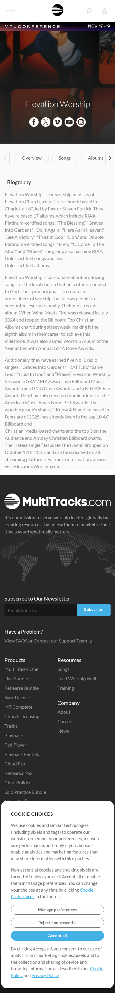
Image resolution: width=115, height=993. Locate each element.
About (64, 712)
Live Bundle (16, 678)
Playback (13, 735)
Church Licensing (21, 716)
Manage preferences (57, 909)
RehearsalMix (18, 773)
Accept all (57, 935)
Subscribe (93, 609)
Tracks (10, 725)
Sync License (17, 697)
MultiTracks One (21, 669)
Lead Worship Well (77, 678)
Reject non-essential (57, 922)
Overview (32, 157)
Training (66, 688)
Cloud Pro (14, 763)
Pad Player (15, 744)
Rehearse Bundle (21, 688)
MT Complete (18, 707)
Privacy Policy (45, 975)
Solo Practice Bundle (25, 792)
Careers (65, 721)
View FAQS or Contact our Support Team (46, 640)
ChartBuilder (17, 782)
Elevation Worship (57, 104)
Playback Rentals (21, 754)
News (63, 731)
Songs (65, 157)
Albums (96, 157)
